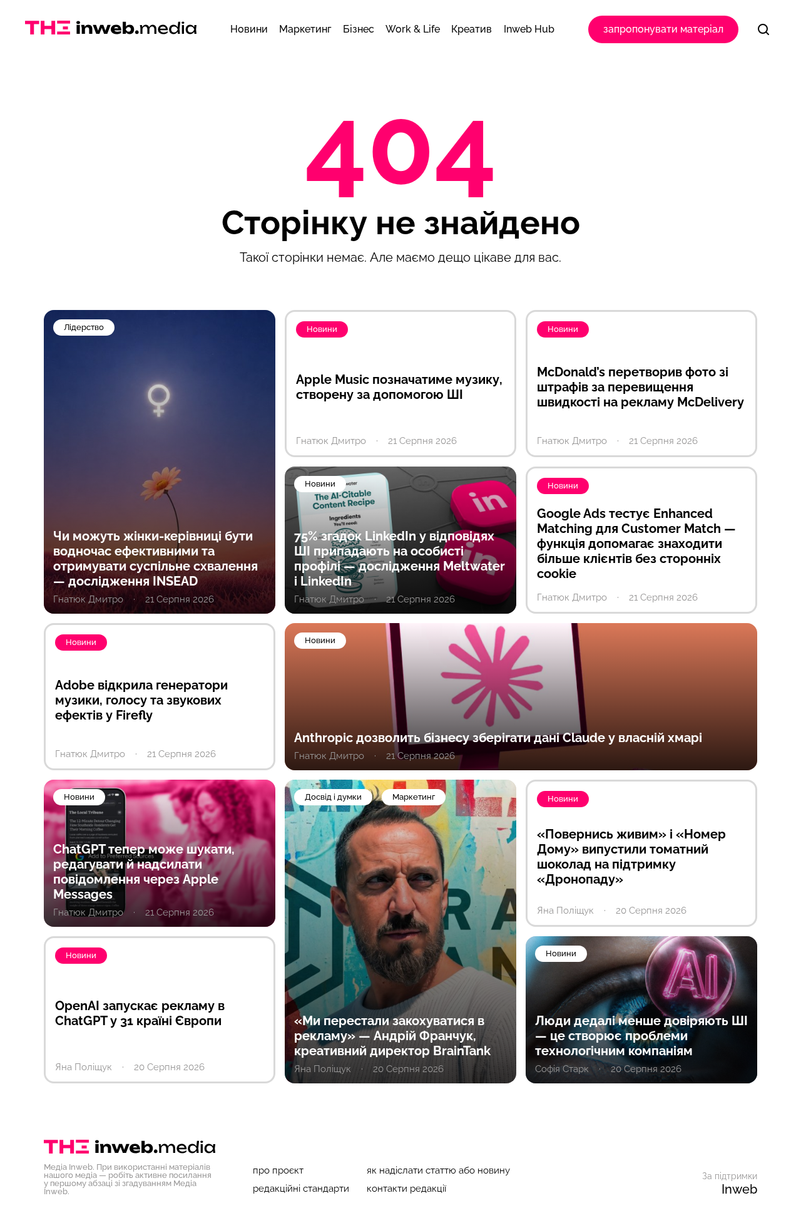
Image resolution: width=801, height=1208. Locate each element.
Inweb (739, 1189)
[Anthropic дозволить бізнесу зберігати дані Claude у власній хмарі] (521, 696)
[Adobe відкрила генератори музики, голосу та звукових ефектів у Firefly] (159, 696)
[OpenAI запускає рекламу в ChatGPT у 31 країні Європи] (159, 1010)
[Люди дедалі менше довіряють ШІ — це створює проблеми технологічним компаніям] (641, 1009)
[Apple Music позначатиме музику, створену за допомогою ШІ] (400, 383)
